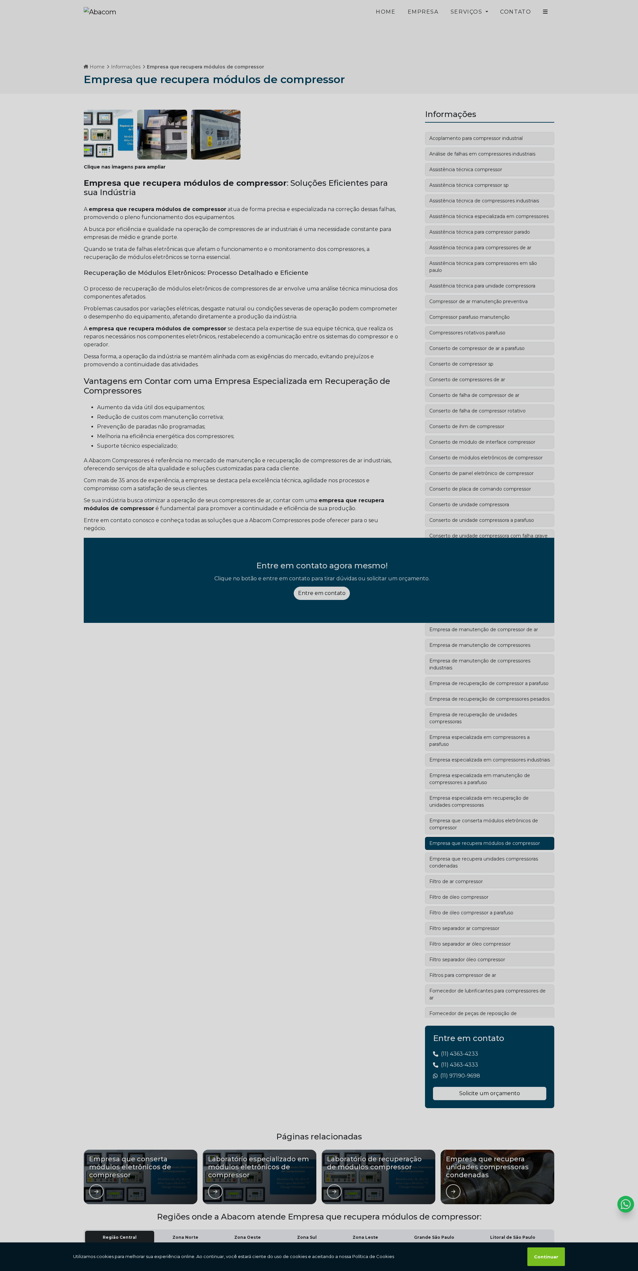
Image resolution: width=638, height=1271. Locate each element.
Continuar (546, 1256)
